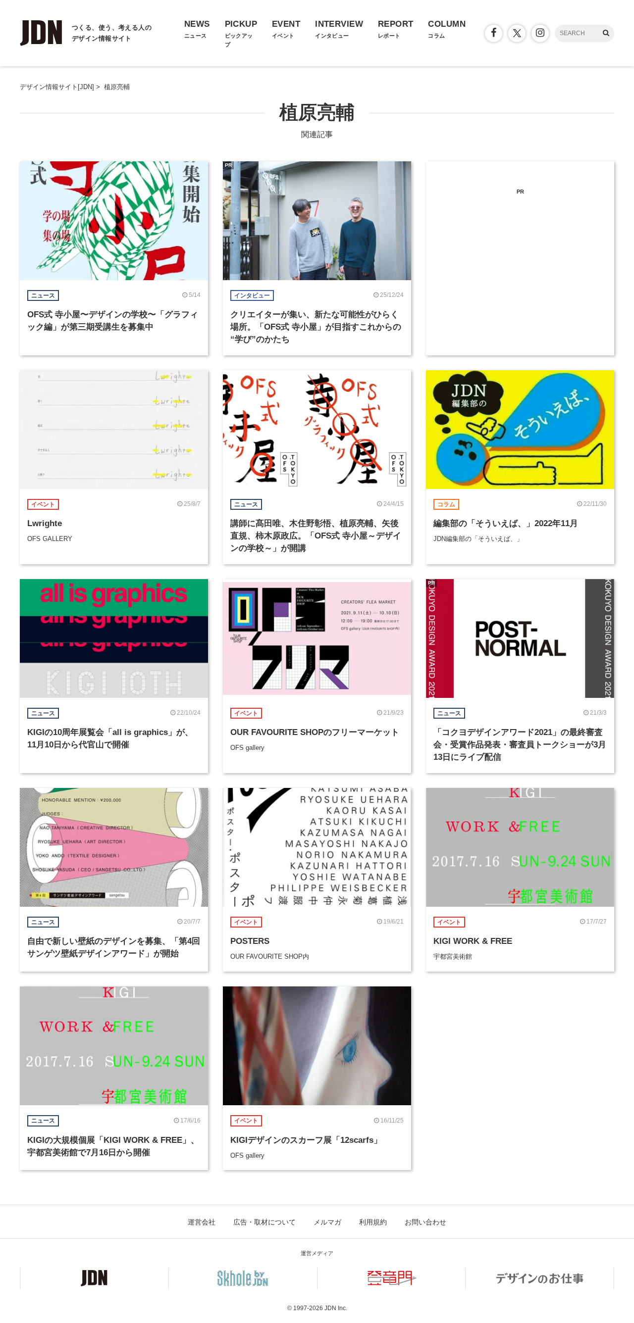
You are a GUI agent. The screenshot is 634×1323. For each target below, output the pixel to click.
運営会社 (201, 1222)
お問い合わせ (425, 1222)
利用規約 (373, 1222)
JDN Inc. (335, 1308)
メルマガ (327, 1222)
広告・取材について (264, 1222)
